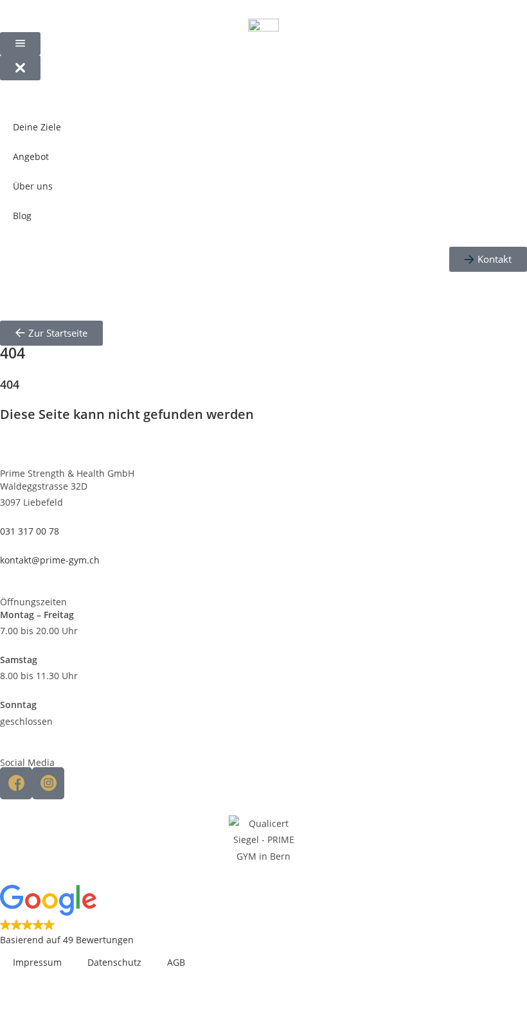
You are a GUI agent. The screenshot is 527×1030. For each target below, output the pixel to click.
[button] (263, 916)
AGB (176, 962)
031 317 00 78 (29, 531)
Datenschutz (114, 962)
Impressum (37, 962)
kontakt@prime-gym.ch (50, 560)
